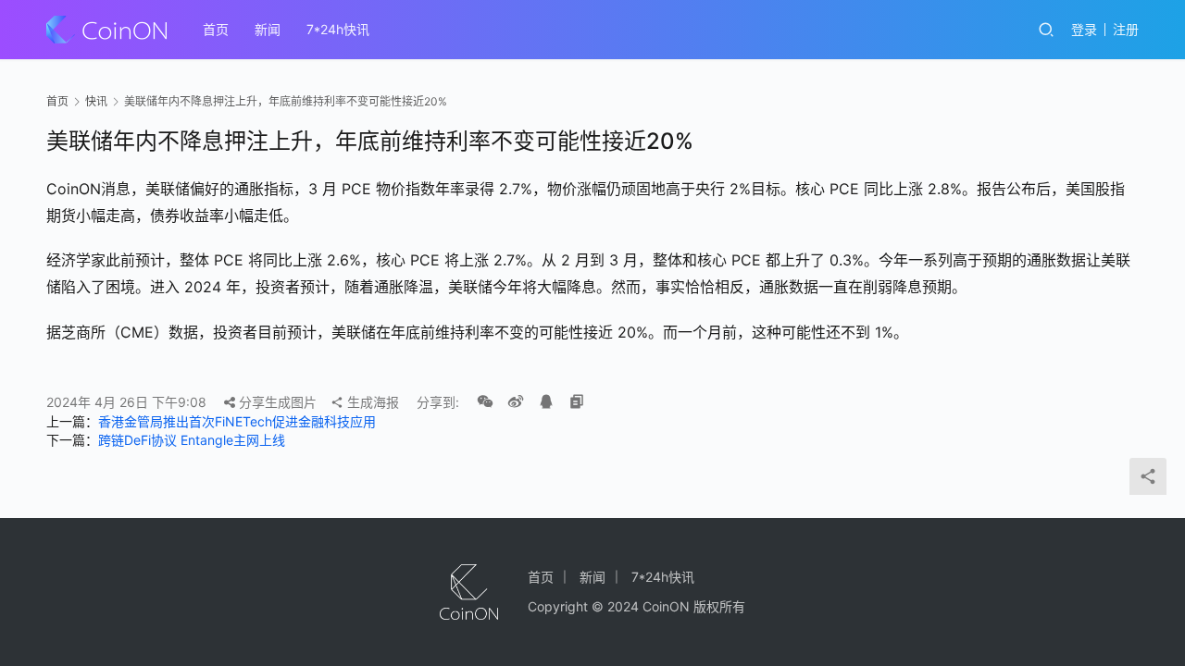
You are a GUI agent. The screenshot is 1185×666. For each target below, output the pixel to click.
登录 (1084, 29)
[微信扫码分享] (485, 402)
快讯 (96, 101)
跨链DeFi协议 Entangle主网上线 (191, 440)
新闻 (268, 29)
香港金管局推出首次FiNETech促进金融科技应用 (237, 421)
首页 (216, 29)
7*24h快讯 (337, 29)
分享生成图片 (276, 402)
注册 (1126, 29)
